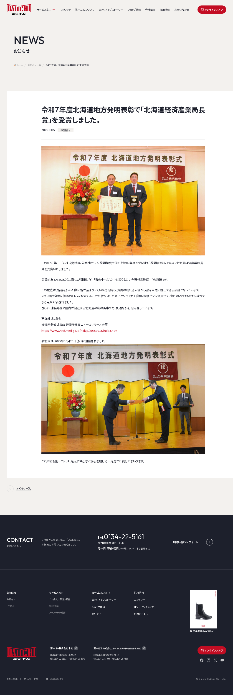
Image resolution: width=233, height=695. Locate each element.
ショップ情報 (134, 9)
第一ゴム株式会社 (19, 9)
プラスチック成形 (57, 612)
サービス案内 (44, 9)
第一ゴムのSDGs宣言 (54, 679)
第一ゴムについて (84, 9)
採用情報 (165, 9)
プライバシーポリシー (31, 679)
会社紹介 (150, 9)
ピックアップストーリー (111, 9)
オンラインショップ (144, 607)
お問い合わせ (181, 9)
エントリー (139, 599)
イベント (11, 605)
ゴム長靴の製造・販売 (59, 599)
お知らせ (66, 9)
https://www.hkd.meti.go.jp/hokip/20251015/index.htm (79, 330)
